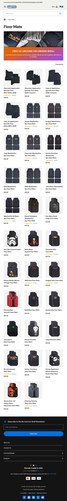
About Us (7, 442)
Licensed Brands (9, 453)
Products (7, 458)
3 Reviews (55, 126)
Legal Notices (31, 493)
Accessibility (23, 493)
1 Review (14, 95)
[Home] (5, 20)
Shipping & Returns (42, 493)
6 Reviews (35, 158)
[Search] (60, 13)
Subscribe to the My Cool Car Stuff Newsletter (26, 422)
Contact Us (7, 448)
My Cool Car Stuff (30, 486)
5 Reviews (35, 126)
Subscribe (33, 434)
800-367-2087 (51, 474)
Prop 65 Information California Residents (33, 489)
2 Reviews (35, 223)
